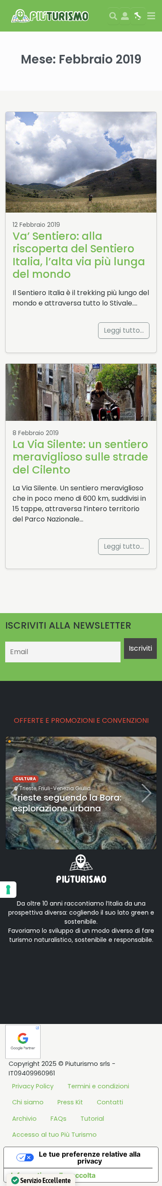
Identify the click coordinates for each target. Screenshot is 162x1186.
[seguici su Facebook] (33, 967)
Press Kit (70, 1102)
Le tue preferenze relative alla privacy (89, 1157)
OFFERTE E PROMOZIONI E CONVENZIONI (81, 720)
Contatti (110, 1102)
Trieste (27, 788)
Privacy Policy (33, 1086)
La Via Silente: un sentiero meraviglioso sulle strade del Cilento (80, 457)
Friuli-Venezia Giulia (64, 788)
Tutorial (92, 1118)
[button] (50, 841)
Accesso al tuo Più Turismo (54, 1134)
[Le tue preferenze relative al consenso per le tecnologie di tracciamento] (8, 889)
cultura (25, 779)
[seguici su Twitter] (47, 967)
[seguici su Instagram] (74, 967)
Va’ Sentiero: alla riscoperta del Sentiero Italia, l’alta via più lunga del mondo (79, 255)
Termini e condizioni (98, 1086)
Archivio (24, 1118)
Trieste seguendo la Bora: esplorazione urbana (67, 803)
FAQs (59, 1118)
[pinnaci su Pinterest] (88, 967)
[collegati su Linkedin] (19, 967)
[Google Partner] (23, 1041)
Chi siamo (28, 1102)
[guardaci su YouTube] (60, 967)
